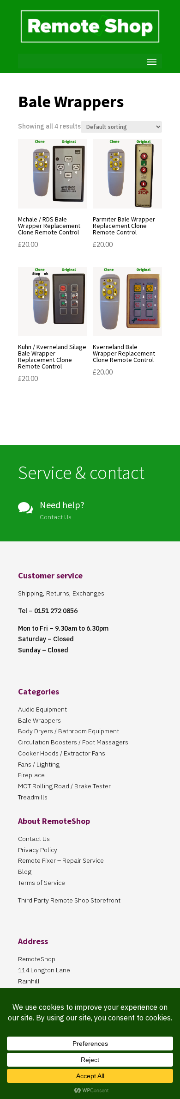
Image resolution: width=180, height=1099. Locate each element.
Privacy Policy (37, 850)
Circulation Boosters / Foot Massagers (73, 742)
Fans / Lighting (39, 764)
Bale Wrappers (39, 720)
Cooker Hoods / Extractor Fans (61, 753)
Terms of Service (41, 882)
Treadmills (33, 797)
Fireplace (31, 775)
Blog (24, 871)
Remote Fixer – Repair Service (61, 860)
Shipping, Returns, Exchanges (61, 593)
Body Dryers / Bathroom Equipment (68, 731)
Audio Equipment (42, 709)
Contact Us (34, 839)
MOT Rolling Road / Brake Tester (64, 786)
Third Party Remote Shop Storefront (69, 900)
